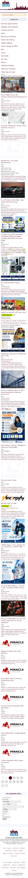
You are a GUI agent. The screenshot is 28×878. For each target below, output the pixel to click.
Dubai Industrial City (5, 288)
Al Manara (3, 510)
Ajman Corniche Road (6, 168)
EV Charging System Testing (10, 283)
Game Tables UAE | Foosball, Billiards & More (13, 734)
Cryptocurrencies (7, 30)
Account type (5, 799)
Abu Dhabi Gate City (6, 318)
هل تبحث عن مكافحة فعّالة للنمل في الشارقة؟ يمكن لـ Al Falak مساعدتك (13, 587)
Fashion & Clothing (7, 40)
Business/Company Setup (7, 359)
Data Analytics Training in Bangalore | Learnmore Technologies (13, 446)
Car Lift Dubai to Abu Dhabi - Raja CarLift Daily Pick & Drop (12, 201)
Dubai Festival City (5, 400)
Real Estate (5, 56)
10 (21, 781)
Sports (3, 62)
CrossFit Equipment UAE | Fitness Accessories (12, 761)
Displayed (20, 76)
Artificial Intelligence (5, 451)
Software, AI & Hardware (9, 27)
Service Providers (5, 484)
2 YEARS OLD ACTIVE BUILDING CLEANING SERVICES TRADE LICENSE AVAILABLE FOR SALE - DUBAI (12, 237)
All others (3, 657)
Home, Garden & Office (9, 46)
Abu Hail (3, 246)
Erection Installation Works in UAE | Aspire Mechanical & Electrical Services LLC (12, 392)
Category (9, 76)
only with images (7, 817)
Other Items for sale (8, 72)
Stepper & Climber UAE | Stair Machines (11, 652)
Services (4, 59)
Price (17, 76)
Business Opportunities (9, 23)
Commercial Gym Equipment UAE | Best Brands (12, 707)
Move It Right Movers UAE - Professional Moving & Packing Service (14, 96)
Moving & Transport (5, 100)
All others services (5, 131)
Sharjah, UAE (4, 552)
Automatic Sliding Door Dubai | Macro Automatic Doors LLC (13, 127)
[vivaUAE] (11, 4)
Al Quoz (3, 658)
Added (5, 76)
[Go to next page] (2, 785)
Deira (2, 133)
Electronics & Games (8, 36)
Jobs (2, 49)
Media (2, 166)
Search (4, 818)
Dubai (2, 102)
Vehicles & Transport (8, 69)
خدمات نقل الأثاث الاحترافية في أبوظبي (13, 312)
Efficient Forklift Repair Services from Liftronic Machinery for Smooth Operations (13, 620)
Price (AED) (5, 811)
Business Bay (4, 207)
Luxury (3, 52)
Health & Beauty (6, 43)
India (2, 452)
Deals (3, 33)
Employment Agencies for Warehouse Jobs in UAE (13, 355)
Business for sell (4, 244)
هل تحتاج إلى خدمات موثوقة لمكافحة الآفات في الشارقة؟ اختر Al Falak (13, 546)
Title (2, 76)
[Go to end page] (6, 785)
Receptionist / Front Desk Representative (9, 161)
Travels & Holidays (7, 65)
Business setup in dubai (8, 480)
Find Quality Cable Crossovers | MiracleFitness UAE (11, 679)
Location (13, 76)
